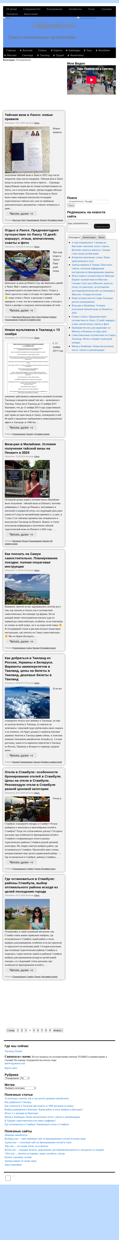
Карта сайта (11, 1067)
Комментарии (89, 237)
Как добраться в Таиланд (18, 1102)
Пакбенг (53, 316)
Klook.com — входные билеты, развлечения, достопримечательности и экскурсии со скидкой (54, 1149)
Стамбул (30, 868)
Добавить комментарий (51, 762)
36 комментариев (55, 220)
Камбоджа (74, 50)
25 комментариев (48, 647)
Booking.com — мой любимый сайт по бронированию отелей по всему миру (45, 1138)
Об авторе (11, 8)
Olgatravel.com (54, 25)
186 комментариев (49, 976)
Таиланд (45, 55)
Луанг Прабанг (42, 316)
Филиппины (77, 55)
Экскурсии (12, 13)
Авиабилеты (75, 8)
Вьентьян (17, 220)
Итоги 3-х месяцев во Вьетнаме (21, 1113)
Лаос (89, 50)
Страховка (106, 8)
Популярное (74, 237)
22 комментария (33, 319)
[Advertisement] (34, 86)
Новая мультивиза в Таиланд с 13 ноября (32, 331)
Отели (91, 8)
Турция (60, 55)
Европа (58, 50)
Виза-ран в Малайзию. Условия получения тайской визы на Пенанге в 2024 (30, 448)
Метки (102, 237)
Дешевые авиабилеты (16, 1134)
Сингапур (27, 55)
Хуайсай (22, 319)
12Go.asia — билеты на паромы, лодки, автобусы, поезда (35, 1153)
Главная (11, 50)
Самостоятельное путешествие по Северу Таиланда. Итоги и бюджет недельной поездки (94, 338)
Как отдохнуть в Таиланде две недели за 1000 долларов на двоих (39, 1105)
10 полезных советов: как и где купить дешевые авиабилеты (37, 1098)
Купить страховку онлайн (18, 1157)
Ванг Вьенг (17, 316)
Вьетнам (27, 50)
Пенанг (25, 541)
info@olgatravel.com (15, 1063)
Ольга (36, 122)
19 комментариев (41, 434)
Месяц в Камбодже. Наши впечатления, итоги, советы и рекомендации (42, 1116)
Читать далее (21, 213)
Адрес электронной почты (78, 223)
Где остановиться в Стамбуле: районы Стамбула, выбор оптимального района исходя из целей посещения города (31, 885)
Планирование (54, 8)
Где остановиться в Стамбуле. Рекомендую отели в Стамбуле (37, 1124)
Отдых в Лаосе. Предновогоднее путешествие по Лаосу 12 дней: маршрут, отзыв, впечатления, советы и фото (32, 236)
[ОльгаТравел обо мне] (96, 32)
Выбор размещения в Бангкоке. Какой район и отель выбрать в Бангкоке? (44, 1109)
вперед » (58, 1030)
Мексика (11, 55)
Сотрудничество (31, 8)
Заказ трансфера (13, 1164)
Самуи (29, 647)
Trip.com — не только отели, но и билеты (26, 1146)
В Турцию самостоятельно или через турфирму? (30, 1120)
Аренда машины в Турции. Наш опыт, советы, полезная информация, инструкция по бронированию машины (93, 268)
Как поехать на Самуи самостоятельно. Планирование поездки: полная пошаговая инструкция (31, 560)
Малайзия (104, 50)
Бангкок (16, 762)
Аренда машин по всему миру (21, 1160)
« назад (10, 1030)
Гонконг (42, 50)
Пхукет (18, 1051)
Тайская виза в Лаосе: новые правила (29, 116)
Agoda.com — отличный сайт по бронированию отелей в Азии (38, 1142)
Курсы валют (31, 13)
